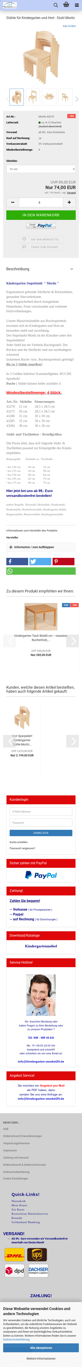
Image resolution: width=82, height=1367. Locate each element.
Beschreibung (17, 269)
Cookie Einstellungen (15, 1178)
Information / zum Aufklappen (34, 547)
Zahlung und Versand (15, 1157)
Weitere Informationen (41, 1358)
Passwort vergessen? (22, 848)
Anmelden (41, 833)
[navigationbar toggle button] (76, 5)
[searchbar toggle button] (55, 5)
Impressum (10, 1150)
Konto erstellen (19, 842)
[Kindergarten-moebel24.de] (8, 5)
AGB (5, 1128)
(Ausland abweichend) (50, 126)
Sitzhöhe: (12, 160)
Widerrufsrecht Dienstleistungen (22, 1136)
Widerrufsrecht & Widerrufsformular (24, 1164)
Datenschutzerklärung (16, 1339)
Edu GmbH (69, 26)
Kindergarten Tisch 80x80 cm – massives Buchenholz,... (41, 638)
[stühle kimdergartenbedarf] (41, 55)
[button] (75, 99)
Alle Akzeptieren (41, 1347)
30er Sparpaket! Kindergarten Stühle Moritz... (22, 740)
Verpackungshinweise (16, 1143)
